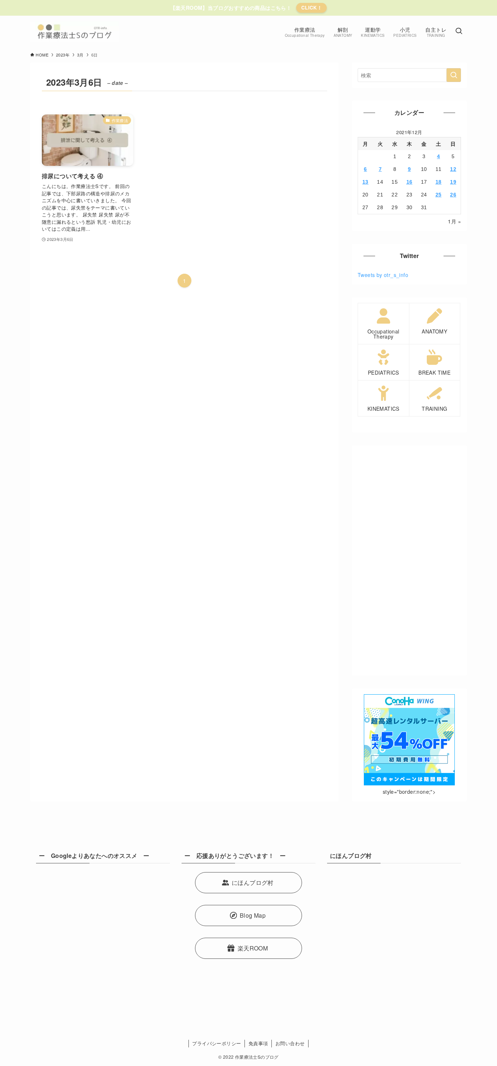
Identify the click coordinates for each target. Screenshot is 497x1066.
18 (439, 182)
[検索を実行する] (453, 75)
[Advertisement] (409, 560)
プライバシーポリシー (216, 1043)
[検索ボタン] (459, 31)
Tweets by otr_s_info (383, 274)
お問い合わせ (290, 1043)
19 (453, 182)
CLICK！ (311, 7)
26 (453, 195)
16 (409, 182)
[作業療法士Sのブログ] (74, 32)
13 (365, 182)
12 (453, 169)
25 (439, 195)
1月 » (454, 221)
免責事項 (258, 1043)
